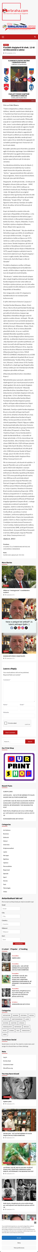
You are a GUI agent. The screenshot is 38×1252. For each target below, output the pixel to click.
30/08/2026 (9, 595)
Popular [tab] (14, 949)
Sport (5, 877)
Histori (5, 841)
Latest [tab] (6, 949)
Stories (5, 881)
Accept (19, 1238)
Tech (4, 884)
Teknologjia (6, 888)
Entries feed (7, 1061)
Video (5, 891)
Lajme (5, 852)
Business (6, 834)
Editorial (6, 837)
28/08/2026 (9, 658)
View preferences (19, 1248)
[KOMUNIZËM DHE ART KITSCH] (6, 1003)
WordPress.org (8, 1068)
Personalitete (7, 866)
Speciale (5, 873)
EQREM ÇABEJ (8, 791)
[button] (35, 1223)
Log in (5, 1057)
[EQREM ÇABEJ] (6, 957)
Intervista (6, 844)
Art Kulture (6, 830)
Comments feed (8, 1064)
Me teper (6, 855)
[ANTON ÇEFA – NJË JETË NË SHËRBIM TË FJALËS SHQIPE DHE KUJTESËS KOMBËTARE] (6, 966)
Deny (19, 1243)
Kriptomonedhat (8, 848)
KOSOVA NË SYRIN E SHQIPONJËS (14, 656)
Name (5, 704)
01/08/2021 (10, 53)
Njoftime (6, 859)
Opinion (6, 45)
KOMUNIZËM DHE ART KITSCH (13, 819)
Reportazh (6, 870)
